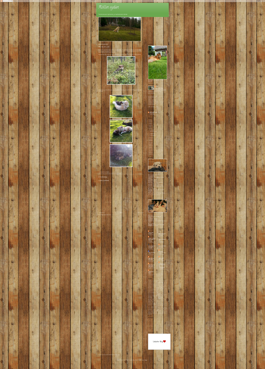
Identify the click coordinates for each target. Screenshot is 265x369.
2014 (150, 147)
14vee (163, 280)
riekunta (114, 173)
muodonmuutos (150, 298)
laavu (156, 293)
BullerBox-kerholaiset (150, 241)
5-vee (162, 281)
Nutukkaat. (161, 247)
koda (157, 290)
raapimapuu (150, 304)
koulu (152, 291)
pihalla (149, 302)
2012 (150, 151)
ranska (160, 304)
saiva (152, 308)
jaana (155, 286)
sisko (160, 308)
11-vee (155, 280)
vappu (149, 312)
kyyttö (149, 293)
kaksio (158, 287)
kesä (158, 288)
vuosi (153, 313)
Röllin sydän (108, 7)
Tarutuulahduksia (162, 233)
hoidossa (154, 285)
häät (162, 285)
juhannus (165, 286)
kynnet (165, 292)
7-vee (149, 282)
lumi (159, 295)
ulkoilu (157, 311)
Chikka (149, 274)
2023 (150, 125)
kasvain (149, 288)
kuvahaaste (160, 292)
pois (160, 302)
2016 (150, 144)
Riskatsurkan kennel (150, 272)
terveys (154, 309)
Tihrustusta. (151, 113)
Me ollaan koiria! (151, 267)
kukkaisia (163, 291)
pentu (110, 173)
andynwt (136, 360)
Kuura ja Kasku (161, 234)
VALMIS (149, 253)
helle (161, 284)
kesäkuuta (152, 133)
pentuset (161, 300)
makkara (149, 296)
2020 (150, 137)
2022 (150, 127)
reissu (149, 305)
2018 (150, 140)
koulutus (156, 291)
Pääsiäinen (150, 233)
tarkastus (150, 309)
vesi (164, 312)
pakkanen (150, 299)
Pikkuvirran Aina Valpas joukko (151, 265)
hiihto (149, 285)
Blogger (146, 360)
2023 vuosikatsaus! (161, 241)
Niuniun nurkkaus (162, 239)
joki (157, 286)
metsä (159, 296)
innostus (150, 286)
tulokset (165, 309)
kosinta (160, 290)
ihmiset (165, 285)
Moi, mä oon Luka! (153, 131)
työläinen (152, 310)
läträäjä (164, 294)
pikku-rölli (156, 302)
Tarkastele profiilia (151, 93)
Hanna (157, 86)
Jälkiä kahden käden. (153, 112)
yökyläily (165, 313)
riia (164, 305)
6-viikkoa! (160, 259)
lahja (159, 293)
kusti (149, 292)
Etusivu (121, 212)
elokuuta (152, 130)
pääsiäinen (164, 303)
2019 (150, 139)
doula (164, 282)
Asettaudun (150, 248)
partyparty (154, 300)
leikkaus (149, 294)
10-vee (152, 280)
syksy (119, 173)
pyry (111, 173)
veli (156, 312)
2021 (150, 128)
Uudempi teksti (101, 212)
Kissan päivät (161, 268)
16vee (150, 281)
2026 (150, 120)
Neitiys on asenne (151, 252)
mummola (106, 173)
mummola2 (160, 297)
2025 (150, 122)
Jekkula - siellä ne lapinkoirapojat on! (151, 239)
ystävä (121, 173)
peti (165, 300)
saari (164, 307)
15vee (166, 280)
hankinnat (157, 284)
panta (162, 299)
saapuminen (160, 307)
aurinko (159, 283)
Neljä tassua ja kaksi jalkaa (151, 259)
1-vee (149, 280)
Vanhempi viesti (141, 212)
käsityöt (152, 293)
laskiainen (163, 293)
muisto (164, 296)
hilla (151, 285)
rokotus (149, 307)
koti (164, 290)
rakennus (155, 304)
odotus (165, 298)
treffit (158, 309)
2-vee (152, 281)
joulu (160, 286)
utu (164, 310)
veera (153, 312)
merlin (154, 296)
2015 (150, 146)
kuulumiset (153, 292)
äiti (149, 314)
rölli (116, 173)
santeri (156, 308)
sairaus (149, 308)
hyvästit (158, 285)
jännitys (151, 287)
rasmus (164, 304)
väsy (157, 313)
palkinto (155, 299)
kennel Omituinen (162, 246)
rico (154, 305)
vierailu (149, 313)
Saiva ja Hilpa (150, 232)
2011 (150, 152)
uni (162, 310)
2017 (150, 142)
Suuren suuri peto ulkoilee (162, 253)
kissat (152, 290)
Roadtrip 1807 (161, 258)
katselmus (153, 288)
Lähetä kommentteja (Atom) (105, 214)
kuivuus (159, 291)
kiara (149, 290)
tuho (162, 309)
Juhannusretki (151, 260)
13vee (160, 280)
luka (103, 173)
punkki (164, 302)
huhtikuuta (152, 135)
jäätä (154, 287)
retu (152, 305)
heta (164, 284)
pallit (159, 299)
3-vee (156, 281)
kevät (163, 288)
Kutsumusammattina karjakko (151, 246)
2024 (150, 123)
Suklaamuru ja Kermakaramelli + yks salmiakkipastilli (162, 265)
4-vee (159, 281)
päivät (159, 303)
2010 (150, 154)
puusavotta (150, 303)
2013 (150, 149)
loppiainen (153, 294)
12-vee (158, 280)
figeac (149, 284)
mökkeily (160, 298)
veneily (160, 312)
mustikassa (155, 298)
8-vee (152, 282)
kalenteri (164, 287)
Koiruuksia (161, 251)
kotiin (149, 291)
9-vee (155, 282)
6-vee (165, 281)
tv (149, 310)
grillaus (152, 284)
